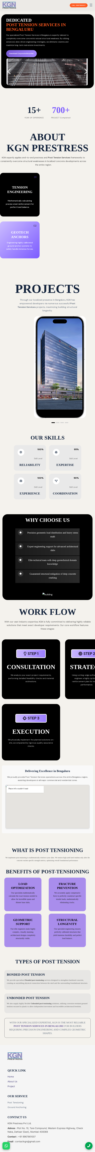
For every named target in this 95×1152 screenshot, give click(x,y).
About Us (12, 1081)
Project (11, 1086)
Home (11, 1076)
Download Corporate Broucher (21, 53)
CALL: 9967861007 (79, 5)
